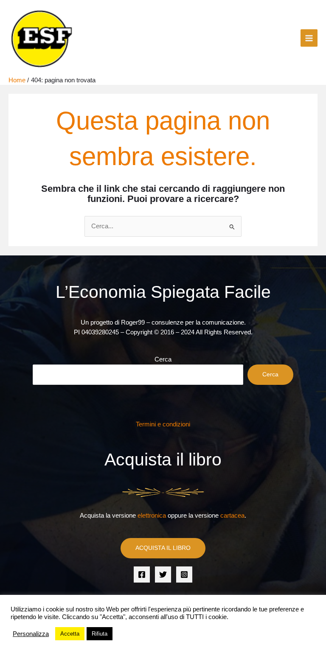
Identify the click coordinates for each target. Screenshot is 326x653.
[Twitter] (163, 574)
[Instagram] (184, 574)
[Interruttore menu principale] (309, 37)
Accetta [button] (69, 634)
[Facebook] (142, 574)
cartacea (232, 515)
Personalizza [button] (31, 634)
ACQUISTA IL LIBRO (163, 548)
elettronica (152, 515)
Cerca (163, 359)
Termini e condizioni (163, 424)
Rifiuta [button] (99, 634)
